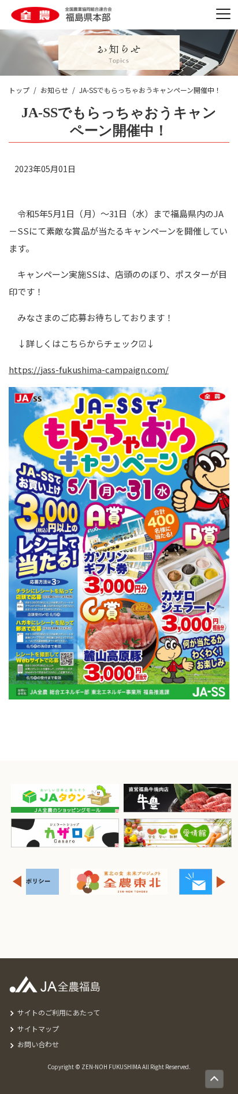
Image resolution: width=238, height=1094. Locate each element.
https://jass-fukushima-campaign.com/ (89, 369)
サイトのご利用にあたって (58, 1012)
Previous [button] (17, 882)
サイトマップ (38, 1028)
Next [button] (221, 882)
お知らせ (54, 90)
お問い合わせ (38, 1044)
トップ (19, 90)
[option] (119, 882)
